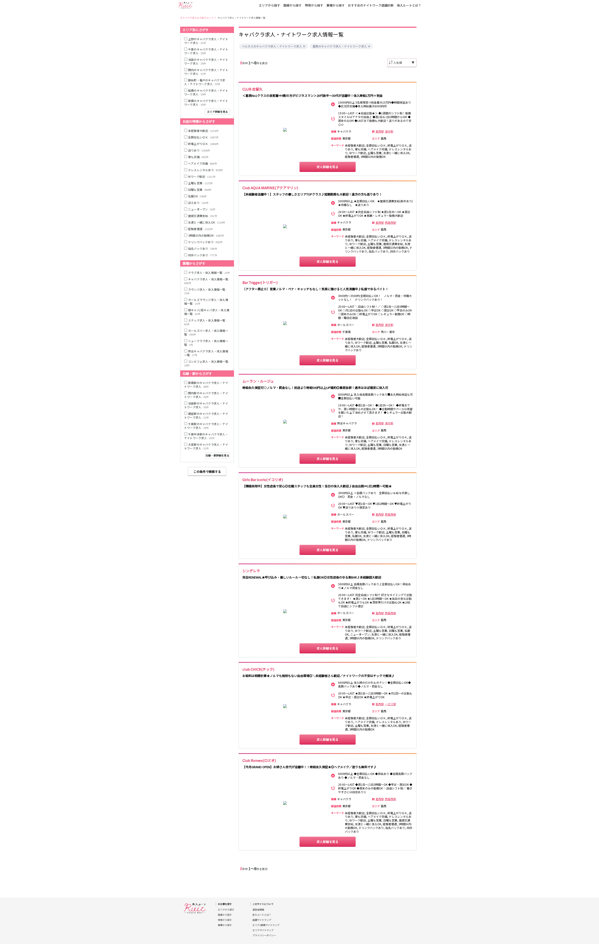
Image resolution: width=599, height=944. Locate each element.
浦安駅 (389, 131)
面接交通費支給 (202, 216)
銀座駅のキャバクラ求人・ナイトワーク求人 (206, 415)
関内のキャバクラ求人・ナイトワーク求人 (206, 72)
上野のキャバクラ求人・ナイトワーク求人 (206, 41)
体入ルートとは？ (409, 5)
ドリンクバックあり (205, 242)
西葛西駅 (390, 222)
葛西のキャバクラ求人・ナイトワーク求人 (340, 46)
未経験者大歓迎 (203, 131)
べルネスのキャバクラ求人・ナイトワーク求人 (272, 46)
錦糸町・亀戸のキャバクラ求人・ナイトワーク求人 (204, 82)
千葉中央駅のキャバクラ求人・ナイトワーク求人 (206, 436)
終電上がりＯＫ (203, 144)
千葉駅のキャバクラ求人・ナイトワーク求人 (206, 426)
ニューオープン (201, 209)
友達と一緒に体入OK (206, 222)
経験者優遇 (200, 229)
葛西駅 (380, 131)
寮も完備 (198, 157)
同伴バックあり (202, 255)
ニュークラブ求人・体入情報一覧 (206, 343)
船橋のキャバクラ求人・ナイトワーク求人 (206, 92)
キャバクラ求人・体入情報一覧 (207, 281)
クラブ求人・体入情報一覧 (209, 273)
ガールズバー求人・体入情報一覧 (206, 332)
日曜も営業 (199, 190)
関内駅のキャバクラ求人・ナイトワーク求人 (206, 395)
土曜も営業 (200, 183)
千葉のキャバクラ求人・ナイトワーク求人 (206, 51)
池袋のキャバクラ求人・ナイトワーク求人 (206, 61)
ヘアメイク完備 (202, 163)
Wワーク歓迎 (201, 176)
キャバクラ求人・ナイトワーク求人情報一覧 (241, 17)
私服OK (197, 196)
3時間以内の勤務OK (206, 235)
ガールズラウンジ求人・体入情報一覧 (206, 301)
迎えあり (198, 203)
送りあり (199, 150)
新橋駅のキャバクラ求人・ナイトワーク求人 (206, 384)
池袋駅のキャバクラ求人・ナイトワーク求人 (206, 405)
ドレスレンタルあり (205, 170)
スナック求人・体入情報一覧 (205, 322)
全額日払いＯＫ (203, 137)
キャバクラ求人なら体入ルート (197, 17)
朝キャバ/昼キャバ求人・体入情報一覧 (206, 312)
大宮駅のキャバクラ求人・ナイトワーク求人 (206, 446)
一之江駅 (390, 704)
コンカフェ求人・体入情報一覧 (207, 363)
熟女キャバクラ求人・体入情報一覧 (206, 353)
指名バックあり (202, 248)
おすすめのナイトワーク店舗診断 (371, 5)
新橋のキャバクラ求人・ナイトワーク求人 (206, 102)
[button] (304, 46)
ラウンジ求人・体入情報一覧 (205, 291)
